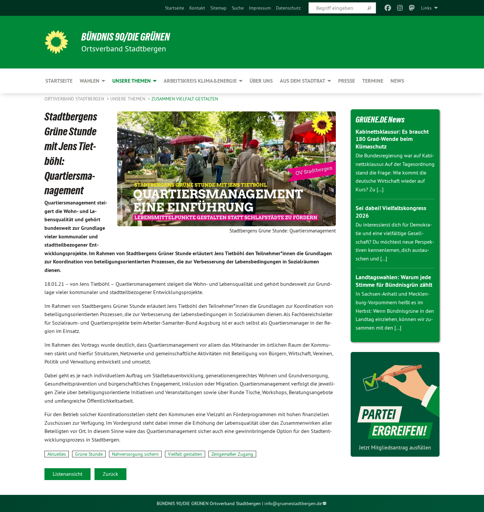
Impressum (260, 8)
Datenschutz (288, 8)
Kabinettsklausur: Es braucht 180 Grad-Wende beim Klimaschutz (392, 139)
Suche (238, 8)
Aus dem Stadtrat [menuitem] (302, 80)
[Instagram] (400, 8)
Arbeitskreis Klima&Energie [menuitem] (200, 80)
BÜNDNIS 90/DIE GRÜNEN (125, 37)
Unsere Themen (128, 99)
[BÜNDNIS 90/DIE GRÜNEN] (56, 42)
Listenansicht (67, 474)
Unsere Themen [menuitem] (131, 80)
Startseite (174, 8)
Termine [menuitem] (372, 80)
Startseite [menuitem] (58, 80)
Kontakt (197, 8)
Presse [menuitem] (346, 80)
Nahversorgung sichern (135, 454)
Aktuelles (56, 454)
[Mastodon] (412, 8)
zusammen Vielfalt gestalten (184, 99)
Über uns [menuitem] (261, 80)
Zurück (110, 474)
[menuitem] (174, 8)
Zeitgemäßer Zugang (232, 454)
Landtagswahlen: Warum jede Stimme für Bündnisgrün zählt (394, 280)
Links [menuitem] (426, 8)
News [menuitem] (397, 80)
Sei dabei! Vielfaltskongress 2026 (391, 211)
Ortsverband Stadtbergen (74, 99)
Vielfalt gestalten (185, 454)
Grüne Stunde (89, 454)
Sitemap (218, 8)
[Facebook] (388, 8)
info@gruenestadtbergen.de (293, 503)
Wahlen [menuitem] (89, 80)
